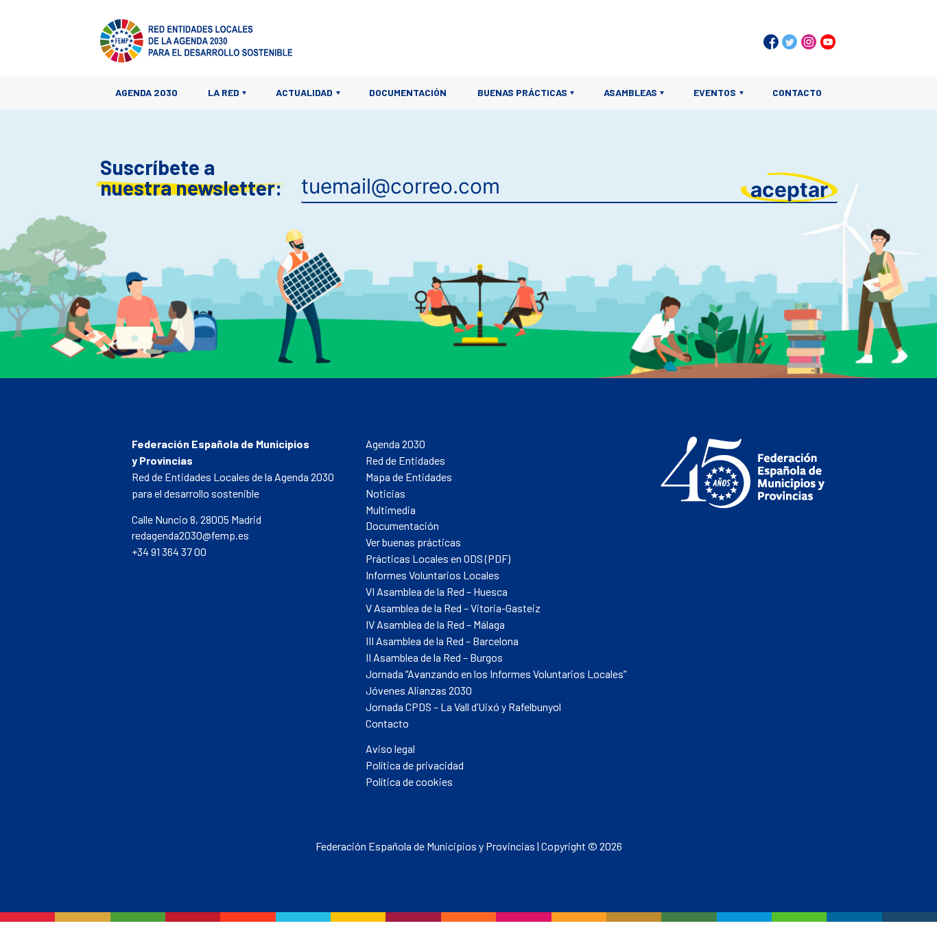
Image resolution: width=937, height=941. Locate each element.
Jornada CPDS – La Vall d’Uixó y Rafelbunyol (463, 706)
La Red (223, 92)
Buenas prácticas (522, 92)
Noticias (385, 493)
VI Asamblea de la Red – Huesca (437, 591)
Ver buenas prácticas (413, 541)
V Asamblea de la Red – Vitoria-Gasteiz (453, 607)
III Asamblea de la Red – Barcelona (442, 640)
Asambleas (630, 92)
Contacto (797, 92)
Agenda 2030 (146, 92)
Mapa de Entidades (409, 476)
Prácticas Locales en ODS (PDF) (438, 558)
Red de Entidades (405, 460)
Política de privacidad (415, 764)
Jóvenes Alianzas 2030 (419, 690)
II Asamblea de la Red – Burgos (434, 657)
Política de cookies (409, 781)
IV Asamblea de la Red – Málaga (435, 624)
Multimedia (391, 509)
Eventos (714, 92)
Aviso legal (390, 748)
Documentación (408, 92)
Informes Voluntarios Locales (432, 574)
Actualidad (304, 92)
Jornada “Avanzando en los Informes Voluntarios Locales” (496, 673)
